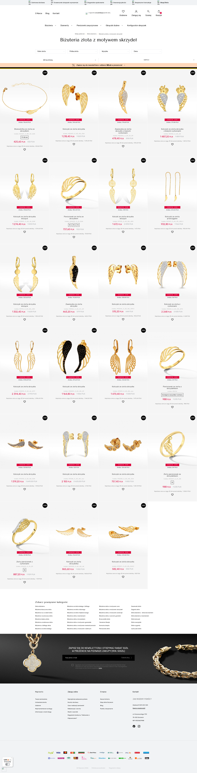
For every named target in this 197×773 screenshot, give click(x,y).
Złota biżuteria (40, 606)
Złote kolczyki (135, 619)
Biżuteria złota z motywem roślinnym (79, 628)
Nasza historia (105, 699)
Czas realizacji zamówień (76, 705)
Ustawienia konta (41, 702)
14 (69, 225)
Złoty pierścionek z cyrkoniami (25, 563)
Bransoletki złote (104, 619)
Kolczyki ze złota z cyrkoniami (172, 305)
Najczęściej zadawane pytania (77, 699)
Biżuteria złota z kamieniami (76, 616)
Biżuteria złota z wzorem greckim (110, 616)
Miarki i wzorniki (73, 712)
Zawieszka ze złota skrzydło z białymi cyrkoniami (123, 131)
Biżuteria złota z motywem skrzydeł (110, 609)
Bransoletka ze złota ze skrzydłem (24, 130)
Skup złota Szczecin (106, 702)
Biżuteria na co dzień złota (43, 612)
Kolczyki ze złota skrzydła (74, 129)
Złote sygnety (135, 625)
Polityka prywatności (98, 768)
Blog (47, 13)
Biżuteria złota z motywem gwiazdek (79, 622)
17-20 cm (25, 137)
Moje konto (39, 692)
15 (74, 225)
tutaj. (100, 668)
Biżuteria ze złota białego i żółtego (78, 606)
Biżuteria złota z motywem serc (109, 606)
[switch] (7, 764)
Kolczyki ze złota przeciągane (172, 218)
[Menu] (11, 758)
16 (78, 225)
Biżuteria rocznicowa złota (43, 616)
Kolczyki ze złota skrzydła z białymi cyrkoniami (172, 130)
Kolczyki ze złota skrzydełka (74, 563)
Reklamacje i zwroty (74, 708)
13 (172, 482)
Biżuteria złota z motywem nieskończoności (81, 625)
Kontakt (56, 13)
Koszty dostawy (73, 702)
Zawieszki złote (136, 606)
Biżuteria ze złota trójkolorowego (78, 612)
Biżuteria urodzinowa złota (44, 622)
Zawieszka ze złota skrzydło (74, 305)
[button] (25, 150)
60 (48, 60)
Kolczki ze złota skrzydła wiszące (123, 218)
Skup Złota (164, 2)
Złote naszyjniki (136, 622)
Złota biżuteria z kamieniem (140, 616)
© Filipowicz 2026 (82, 768)
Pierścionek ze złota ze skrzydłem (74, 218)
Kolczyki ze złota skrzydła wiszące (25, 218)
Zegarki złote (135, 609)
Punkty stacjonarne (106, 708)
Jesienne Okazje (104, 622)
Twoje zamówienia (41, 699)
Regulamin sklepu (115, 768)
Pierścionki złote (104, 628)
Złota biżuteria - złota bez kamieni (142, 612)
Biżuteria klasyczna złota (43, 609)
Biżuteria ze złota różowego (76, 609)
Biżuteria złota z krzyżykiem (76, 619)
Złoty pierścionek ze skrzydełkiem (172, 475)
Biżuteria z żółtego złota (43, 625)
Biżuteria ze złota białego (43, 628)
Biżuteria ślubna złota (42, 619)
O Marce (38, 13)
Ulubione (38, 705)
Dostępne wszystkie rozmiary (172, 395)
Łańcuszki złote (136, 628)
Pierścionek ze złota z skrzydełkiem (172, 388)
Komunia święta (104, 625)
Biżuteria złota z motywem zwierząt (110, 612)
